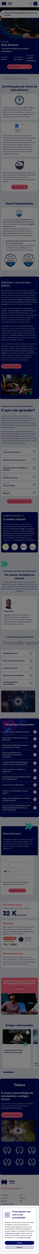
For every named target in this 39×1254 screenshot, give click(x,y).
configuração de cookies (12, 1233)
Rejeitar (19, 1247)
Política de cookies (25, 1237)
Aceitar (19, 1243)
